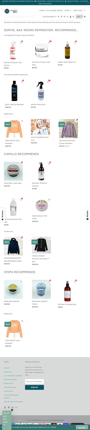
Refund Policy (8, 383)
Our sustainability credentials (13, 376)
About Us (7, 368)
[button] (6, 420)
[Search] (74, 17)
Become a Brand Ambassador (13, 401)
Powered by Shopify (58, 420)
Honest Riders (35, 420)
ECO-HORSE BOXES (54, 11)
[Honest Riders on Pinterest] (9, 407)
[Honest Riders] (11, 11)
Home (42, 11)
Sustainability (50, 17)
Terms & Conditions (10, 387)
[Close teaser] (12, 410)
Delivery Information (10, 379)
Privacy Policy (8, 391)
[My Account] (71, 17)
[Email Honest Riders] (16, 407)
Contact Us (7, 372)
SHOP (68, 10)
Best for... (79, 10)
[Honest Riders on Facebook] (5, 407)
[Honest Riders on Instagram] (13, 407)
